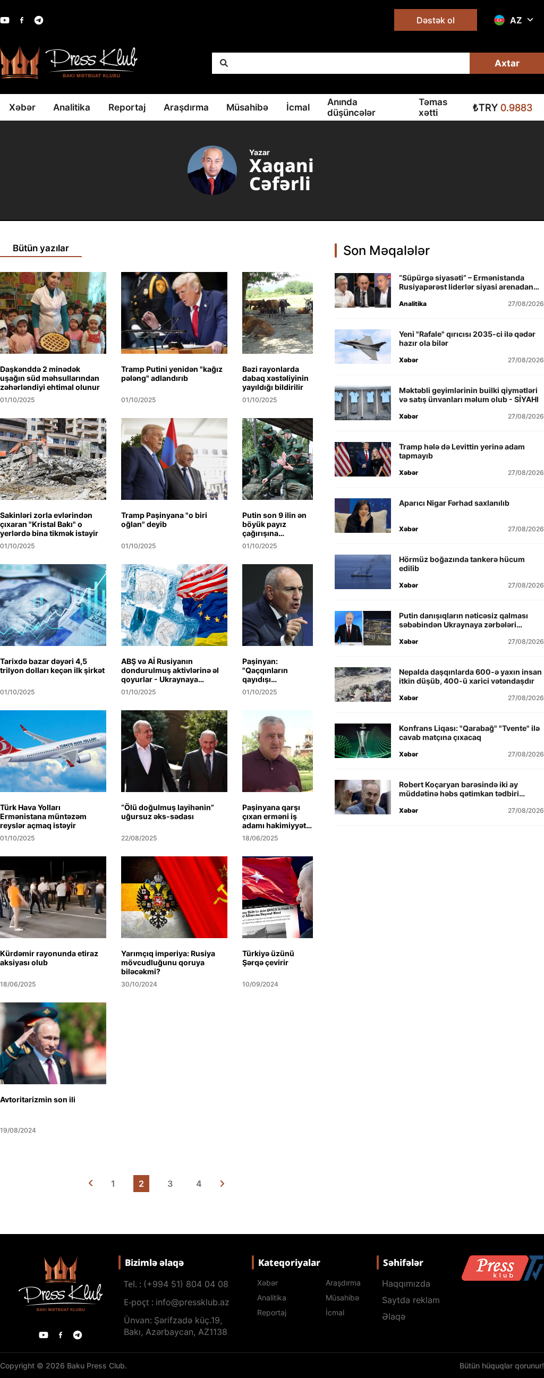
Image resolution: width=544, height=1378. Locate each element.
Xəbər (22, 107)
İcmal (298, 107)
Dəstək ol (435, 20)
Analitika (71, 107)
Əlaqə (393, 1316)
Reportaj (127, 107)
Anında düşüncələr (351, 107)
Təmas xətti (433, 107)
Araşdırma (186, 107)
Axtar (507, 63)
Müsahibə (247, 107)
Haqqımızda (406, 1283)
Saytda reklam (411, 1300)
